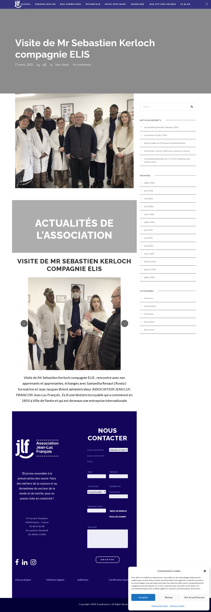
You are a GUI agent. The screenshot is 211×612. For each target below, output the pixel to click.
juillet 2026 (149, 182)
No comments (82, 64)
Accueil (26, 4)
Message (92, 527)
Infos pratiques (116, 4)
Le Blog (185, 4)
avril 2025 (148, 245)
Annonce (148, 298)
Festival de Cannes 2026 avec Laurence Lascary (167, 151)
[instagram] (33, 562)
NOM (89, 472)
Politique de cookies (160, 606)
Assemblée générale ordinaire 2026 (161, 127)
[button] (204, 571)
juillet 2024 (149, 277)
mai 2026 (148, 198)
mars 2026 (149, 214)
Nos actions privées (163, 4)
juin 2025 (148, 230)
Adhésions (138, 4)
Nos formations (70, 4)
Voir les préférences (194, 597)
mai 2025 (148, 238)
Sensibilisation (45, 4)
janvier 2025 (150, 269)
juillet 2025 (149, 222)
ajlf (44, 64)
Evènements (150, 306)
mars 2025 (149, 253)
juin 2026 (148, 190)
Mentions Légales (177, 606)
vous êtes (92, 486)
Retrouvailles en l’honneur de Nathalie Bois (164, 143)
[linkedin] (24, 562)
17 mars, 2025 (24, 64)
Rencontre (149, 329)
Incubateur (92, 4)
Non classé (62, 64)
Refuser (169, 597)
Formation (149, 314)
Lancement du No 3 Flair (155, 135)
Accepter (143, 597)
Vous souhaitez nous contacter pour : (95, 456)
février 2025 (150, 261)
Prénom (113, 472)
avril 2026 (148, 206)
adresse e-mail (95, 507)
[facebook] (17, 562)
